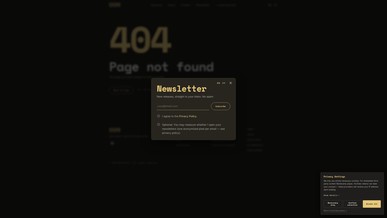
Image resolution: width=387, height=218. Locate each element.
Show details (331, 195)
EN (218, 83)
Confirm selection (352, 203)
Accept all (371, 204)
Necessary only (333, 203)
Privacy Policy (187, 116)
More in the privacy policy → (335, 211)
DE (223, 83)
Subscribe (220, 106)
